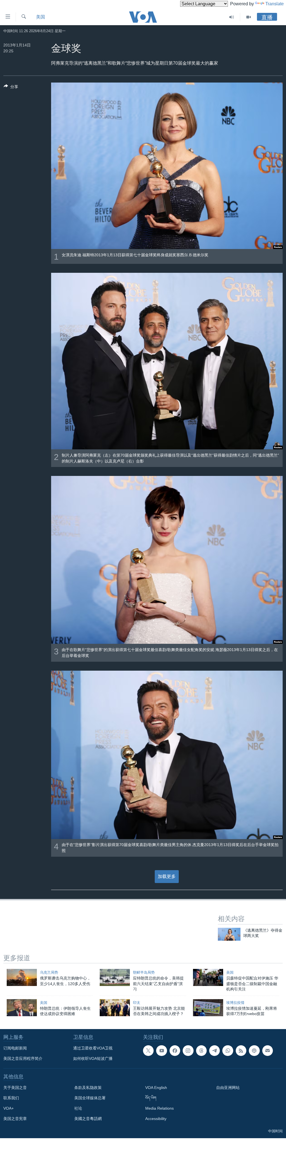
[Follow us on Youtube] (161, 1050)
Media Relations (159, 1108)
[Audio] (231, 17)
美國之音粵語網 (88, 1118)
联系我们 (11, 1098)
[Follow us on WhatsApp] (227, 1050)
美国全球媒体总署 (90, 1098)
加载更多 (167, 876)
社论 (78, 1108)
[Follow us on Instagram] (188, 1050)
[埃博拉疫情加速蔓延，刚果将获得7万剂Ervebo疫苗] (208, 1007)
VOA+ (8, 1108)
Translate (274, 3)
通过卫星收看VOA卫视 (93, 1048)
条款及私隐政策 (88, 1087)
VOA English (156, 1087)
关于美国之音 (15, 1087)
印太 (136, 1003)
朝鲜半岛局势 (144, 972)
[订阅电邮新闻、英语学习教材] (267, 1050)
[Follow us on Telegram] (214, 1050)
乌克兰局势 (49, 972)
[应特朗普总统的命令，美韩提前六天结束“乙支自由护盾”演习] (115, 977)
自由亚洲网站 (228, 1087)
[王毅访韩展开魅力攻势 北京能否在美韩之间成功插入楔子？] (115, 1007)
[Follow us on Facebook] (175, 1050)
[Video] (248, 17)
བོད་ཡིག (150, 1098)
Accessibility (155, 1118)
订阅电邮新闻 (15, 1048)
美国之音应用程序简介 (22, 1058)
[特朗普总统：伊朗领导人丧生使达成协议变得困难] (22, 1007)
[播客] (254, 1050)
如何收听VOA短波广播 (93, 1058)
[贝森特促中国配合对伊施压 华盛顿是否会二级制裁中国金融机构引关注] (208, 977)
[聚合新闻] (241, 1050)
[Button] (11, 88)
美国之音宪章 (15, 1118)
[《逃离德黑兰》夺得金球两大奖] (229, 934)
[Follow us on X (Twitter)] (148, 1050)
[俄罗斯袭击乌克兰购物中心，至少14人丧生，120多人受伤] (22, 977)
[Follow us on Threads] (201, 1050)
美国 (40, 17)
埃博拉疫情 (235, 1003)
